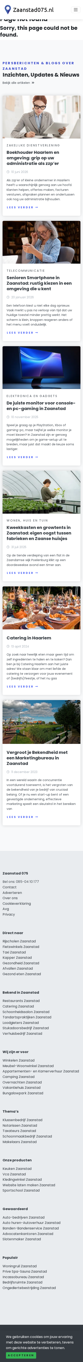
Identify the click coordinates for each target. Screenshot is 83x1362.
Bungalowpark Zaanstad (23, 1093)
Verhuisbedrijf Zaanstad (22, 1033)
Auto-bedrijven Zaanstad (23, 1217)
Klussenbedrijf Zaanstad (22, 1120)
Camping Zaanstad (18, 1076)
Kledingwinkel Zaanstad (22, 1179)
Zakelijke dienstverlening (33, 145)
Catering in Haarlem (29, 638)
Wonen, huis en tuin (27, 520)
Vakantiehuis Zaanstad (21, 1087)
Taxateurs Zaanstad (19, 1130)
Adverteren (12, 892)
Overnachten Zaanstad (22, 1082)
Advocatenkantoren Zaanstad (28, 1233)
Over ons (10, 898)
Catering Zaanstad (18, 1006)
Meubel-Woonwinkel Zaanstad (28, 1065)
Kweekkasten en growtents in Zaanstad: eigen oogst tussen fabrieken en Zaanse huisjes (39, 533)
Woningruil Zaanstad (20, 1266)
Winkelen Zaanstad (18, 1060)
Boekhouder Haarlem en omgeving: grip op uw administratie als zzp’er (33, 157)
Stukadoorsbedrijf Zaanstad (26, 1028)
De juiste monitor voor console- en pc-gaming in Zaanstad (41, 406)
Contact (10, 887)
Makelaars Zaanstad (20, 1141)
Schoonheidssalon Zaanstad (26, 1011)
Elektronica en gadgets (32, 396)
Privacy (9, 914)
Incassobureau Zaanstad (23, 1277)
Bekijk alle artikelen (16, 83)
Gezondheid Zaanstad (21, 963)
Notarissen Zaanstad (20, 1125)
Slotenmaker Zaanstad (22, 1239)
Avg (6, 908)
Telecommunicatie (26, 271)
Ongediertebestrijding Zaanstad (29, 1287)
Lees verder (20, 207)
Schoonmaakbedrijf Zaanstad (27, 1136)
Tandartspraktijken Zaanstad (27, 1017)
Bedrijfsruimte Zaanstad (22, 1282)
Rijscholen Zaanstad (19, 941)
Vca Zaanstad (14, 1174)
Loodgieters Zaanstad (21, 1022)
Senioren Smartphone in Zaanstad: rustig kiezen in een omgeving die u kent (39, 283)
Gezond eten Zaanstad (22, 974)
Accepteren (21, 1355)
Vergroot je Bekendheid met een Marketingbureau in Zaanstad (37, 757)
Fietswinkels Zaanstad (21, 946)
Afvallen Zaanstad (18, 968)
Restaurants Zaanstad (21, 1000)
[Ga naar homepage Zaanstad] (28, 9)
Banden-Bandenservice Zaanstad (31, 1228)
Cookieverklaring (17, 903)
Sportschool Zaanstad (21, 1190)
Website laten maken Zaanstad (29, 1185)
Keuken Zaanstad (17, 1168)
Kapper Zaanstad (17, 957)
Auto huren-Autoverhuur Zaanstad (31, 1222)
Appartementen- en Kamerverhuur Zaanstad (41, 1071)
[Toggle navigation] (75, 10)
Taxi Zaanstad (14, 952)
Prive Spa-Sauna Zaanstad (25, 1271)
